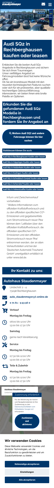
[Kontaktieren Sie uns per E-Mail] (43, 4)
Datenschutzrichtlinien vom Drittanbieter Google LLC (25, 408)
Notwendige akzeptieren (27, 464)
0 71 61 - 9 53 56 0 (20, 302)
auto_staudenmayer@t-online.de (29, 296)
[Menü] (50, 5)
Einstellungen (27, 472)
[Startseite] (11, 3)
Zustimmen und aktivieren (27, 421)
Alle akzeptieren (27, 480)
